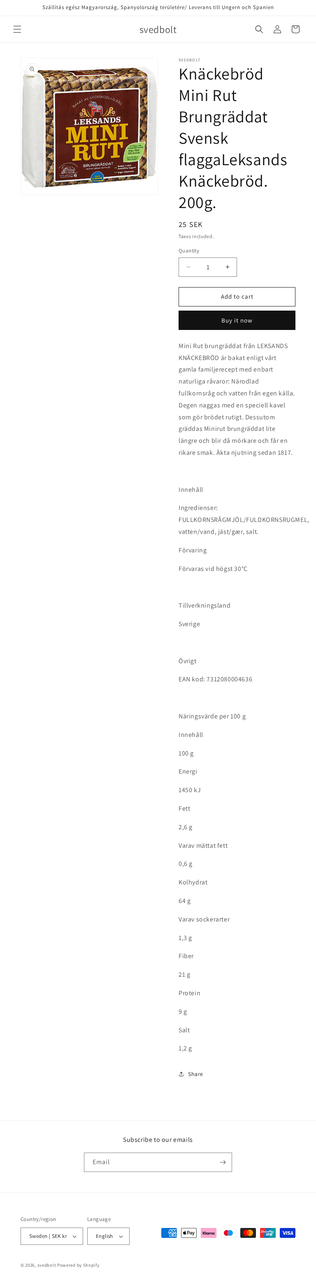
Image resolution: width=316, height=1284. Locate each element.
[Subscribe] (223, 1162)
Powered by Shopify (78, 1265)
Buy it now (237, 320)
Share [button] (195, 1074)
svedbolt (46, 1265)
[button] (17, 29)
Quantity (189, 250)
